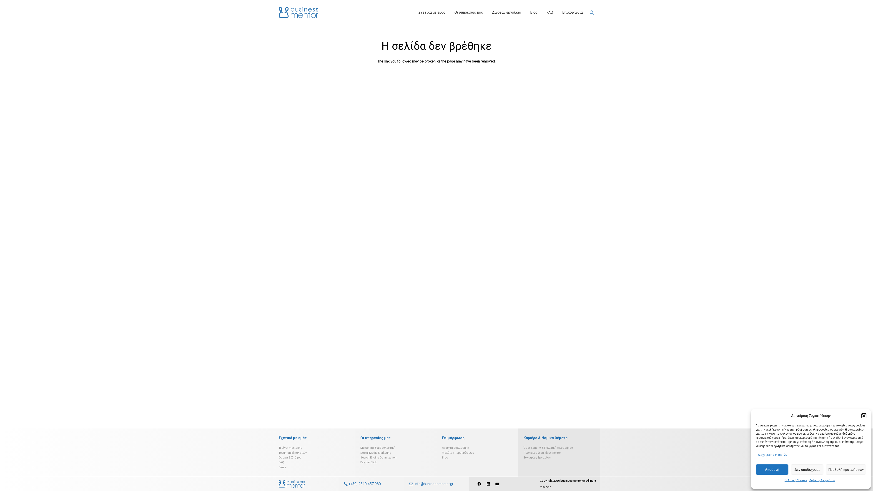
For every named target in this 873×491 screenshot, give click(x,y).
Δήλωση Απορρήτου (822, 480)
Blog (445, 457)
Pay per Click (368, 462)
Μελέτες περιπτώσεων (458, 452)
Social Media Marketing (375, 452)
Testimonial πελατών (293, 452)
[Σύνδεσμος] (298, 12)
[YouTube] (497, 483)
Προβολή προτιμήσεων (846, 470)
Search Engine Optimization (378, 457)
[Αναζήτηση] (591, 13)
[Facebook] (479, 483)
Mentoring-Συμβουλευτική (377, 447)
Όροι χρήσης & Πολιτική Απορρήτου (548, 447)
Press (282, 467)
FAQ (281, 462)
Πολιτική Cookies (796, 480)
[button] (864, 415)
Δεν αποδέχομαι (807, 470)
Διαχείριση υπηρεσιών (772, 454)
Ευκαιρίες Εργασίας (537, 457)
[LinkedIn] (488, 483)
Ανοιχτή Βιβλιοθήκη (455, 447)
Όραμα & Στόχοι (290, 457)
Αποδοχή (772, 470)
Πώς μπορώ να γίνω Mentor (542, 452)
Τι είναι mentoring (290, 447)
